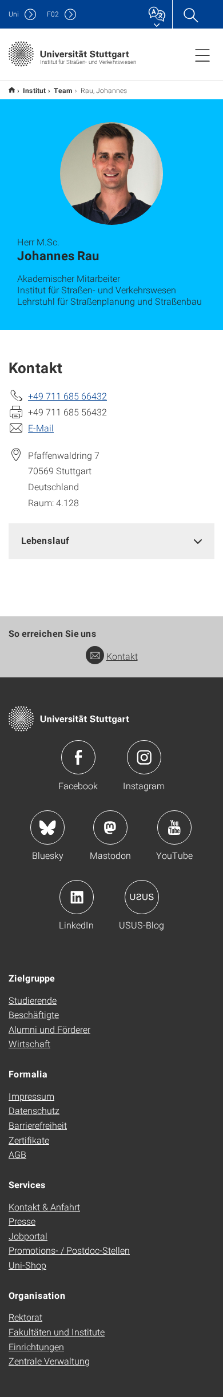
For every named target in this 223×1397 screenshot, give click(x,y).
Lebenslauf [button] (45, 540)
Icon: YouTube (174, 827)
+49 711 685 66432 (67, 396)
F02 (53, 14)
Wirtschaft (29, 1043)
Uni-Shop (27, 1265)
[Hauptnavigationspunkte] (202, 55)
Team (63, 90)
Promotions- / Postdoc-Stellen (69, 1250)
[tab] (111, 540)
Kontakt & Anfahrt (44, 1207)
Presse (22, 1221)
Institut (34, 90)
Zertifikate (29, 1140)
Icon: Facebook (78, 757)
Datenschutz (34, 1110)
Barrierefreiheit (38, 1125)
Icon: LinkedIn (76, 897)
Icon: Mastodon (110, 827)
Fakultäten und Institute (57, 1332)
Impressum (31, 1096)
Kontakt (122, 656)
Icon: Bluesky (47, 827)
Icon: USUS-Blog (142, 897)
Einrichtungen (36, 1346)
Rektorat (25, 1317)
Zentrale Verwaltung (49, 1361)
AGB (17, 1154)
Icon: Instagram (144, 757)
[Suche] (190, 14)
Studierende (33, 1000)
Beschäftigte (34, 1014)
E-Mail (41, 428)
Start (12, 89)
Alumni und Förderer (49, 1029)
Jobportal (28, 1236)
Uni (14, 14)
